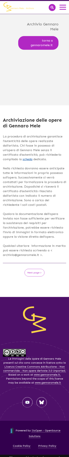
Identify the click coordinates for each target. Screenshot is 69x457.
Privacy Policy (47, 446)
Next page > (34, 272)
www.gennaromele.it (48, 382)
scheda (27, 159)
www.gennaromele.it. (47, 374)
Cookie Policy (21, 446)
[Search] (52, 7)
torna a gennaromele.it (42, 43)
